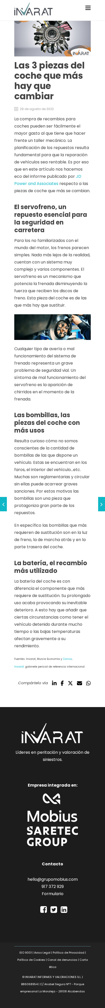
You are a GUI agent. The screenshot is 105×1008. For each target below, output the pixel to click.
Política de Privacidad (68, 953)
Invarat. (19, 667)
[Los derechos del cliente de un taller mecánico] (101, 504)
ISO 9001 (25, 953)
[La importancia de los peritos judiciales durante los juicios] (3, 504)
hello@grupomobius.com (53, 879)
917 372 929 (53, 886)
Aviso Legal (42, 953)
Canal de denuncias (62, 960)
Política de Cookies (31, 960)
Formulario (52, 894)
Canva (67, 659)
